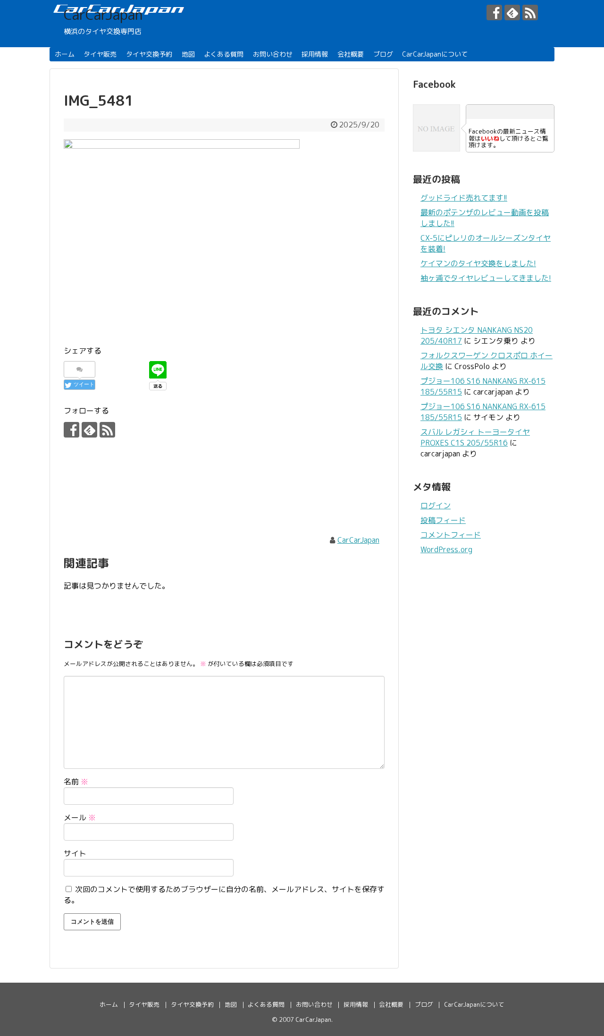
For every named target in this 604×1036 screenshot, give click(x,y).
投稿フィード (443, 520)
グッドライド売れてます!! (463, 198)
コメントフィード (450, 535)
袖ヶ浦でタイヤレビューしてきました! (485, 278)
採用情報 (315, 54)
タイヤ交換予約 (149, 54)
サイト (75, 853)
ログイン (435, 505)
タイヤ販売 (100, 54)
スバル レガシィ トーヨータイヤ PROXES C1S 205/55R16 (475, 437)
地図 (188, 54)
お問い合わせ (273, 54)
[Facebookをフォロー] (494, 12)
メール (80, 817)
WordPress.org (446, 549)
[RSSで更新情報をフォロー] (530, 12)
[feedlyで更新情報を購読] (512, 12)
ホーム (65, 54)
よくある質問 (223, 54)
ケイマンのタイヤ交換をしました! (478, 263)
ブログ (383, 54)
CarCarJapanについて (435, 54)
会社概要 (350, 54)
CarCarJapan (103, 15)
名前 (76, 781)
